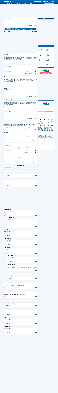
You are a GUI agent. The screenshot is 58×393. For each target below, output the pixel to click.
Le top (20, 3)
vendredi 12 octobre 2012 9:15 (10, 257)
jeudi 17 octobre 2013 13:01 (10, 266)
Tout (5, 3)
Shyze (6, 326)
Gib (5, 229)
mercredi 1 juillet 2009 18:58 (7, 211)
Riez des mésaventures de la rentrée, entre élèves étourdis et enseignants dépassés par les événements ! (19, 29)
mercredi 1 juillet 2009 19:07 (7, 249)
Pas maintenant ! (7, 76)
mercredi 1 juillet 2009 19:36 (7, 328)
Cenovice (6, 238)
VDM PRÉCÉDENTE (7, 31)
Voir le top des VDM (46, 73)
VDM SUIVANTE (34, 31)
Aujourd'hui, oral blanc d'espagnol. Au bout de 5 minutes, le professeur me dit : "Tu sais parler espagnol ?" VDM (45, 122)
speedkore (9, 217)
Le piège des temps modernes (9, 121)
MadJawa (6, 209)
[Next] (24, 335)
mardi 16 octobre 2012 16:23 (10, 219)
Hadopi (5, 88)
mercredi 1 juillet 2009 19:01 (7, 231)
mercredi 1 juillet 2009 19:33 (7, 319)
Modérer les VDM (45, 1)
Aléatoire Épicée (16, 3)
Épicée (12, 3)
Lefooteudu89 (10, 264)
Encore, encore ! (20, 165)
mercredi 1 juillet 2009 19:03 (7, 240)
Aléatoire (8, 3)
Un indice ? (6, 132)
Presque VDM (30, 3)
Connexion (52, 1)
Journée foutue (7, 54)
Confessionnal (24, 3)
